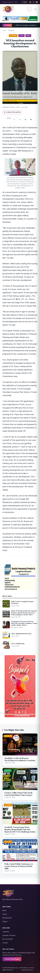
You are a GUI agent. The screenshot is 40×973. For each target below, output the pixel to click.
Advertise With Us (27, 970)
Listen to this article (12, 112)
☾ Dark (24, 2)
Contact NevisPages (12, 959)
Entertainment (7, 918)
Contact (5, 943)
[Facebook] (30, 2)
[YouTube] (37, 2)
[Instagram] (33, 2)
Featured (11, 30)
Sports (4, 914)
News (4, 910)
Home (4, 30)
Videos (4, 921)
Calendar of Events (8, 935)
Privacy (31, 967)
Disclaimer (24, 967)
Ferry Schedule (7, 939)
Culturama (5, 932)
